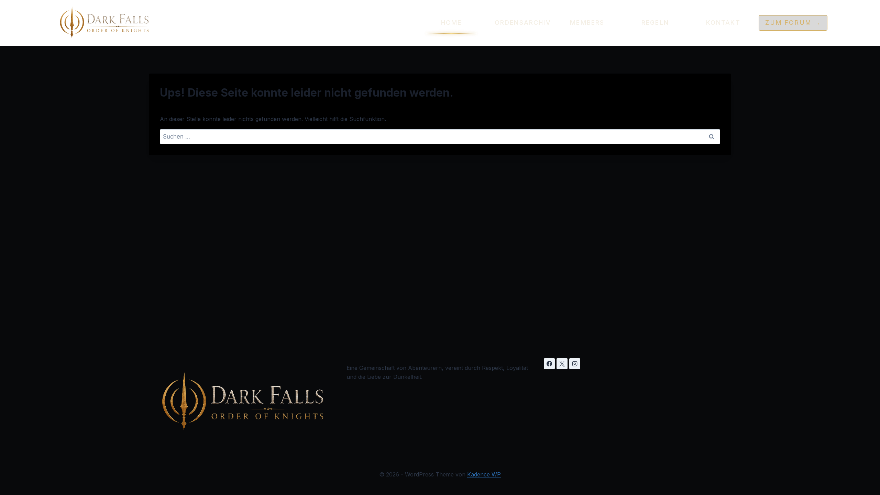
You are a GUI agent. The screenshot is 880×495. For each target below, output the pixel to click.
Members (587, 22)
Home (451, 22)
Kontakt (723, 22)
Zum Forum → (793, 22)
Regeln (655, 22)
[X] (562, 363)
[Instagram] (574, 363)
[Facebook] (549, 363)
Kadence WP (484, 474)
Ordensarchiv (520, 22)
